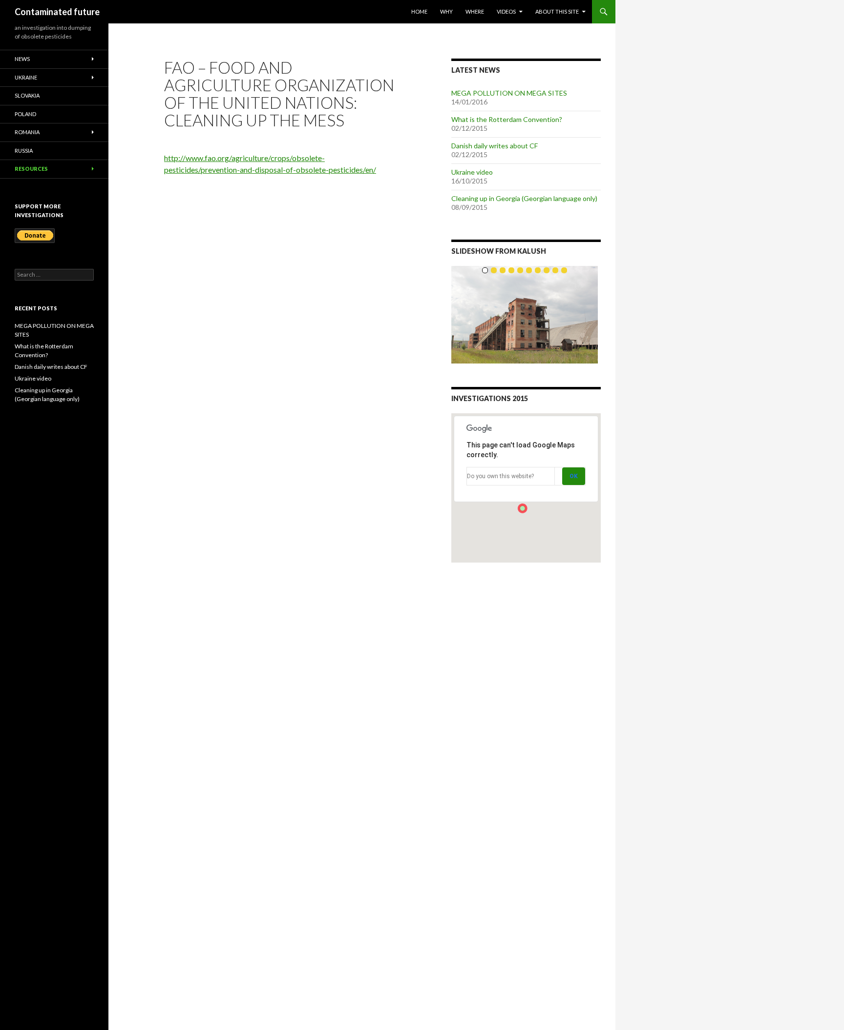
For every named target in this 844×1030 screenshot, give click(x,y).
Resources (31, 168)
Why (446, 11)
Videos (506, 11)
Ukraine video (472, 172)
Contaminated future (57, 11)
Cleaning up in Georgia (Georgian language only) (524, 198)
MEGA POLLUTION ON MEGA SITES (509, 93)
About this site (557, 11)
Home (419, 11)
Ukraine (26, 77)
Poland (25, 114)
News (22, 59)
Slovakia (27, 95)
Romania (27, 132)
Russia (24, 150)
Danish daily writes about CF (494, 145)
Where (474, 11)
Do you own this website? (500, 476)
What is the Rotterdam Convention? (506, 119)
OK (574, 476)
